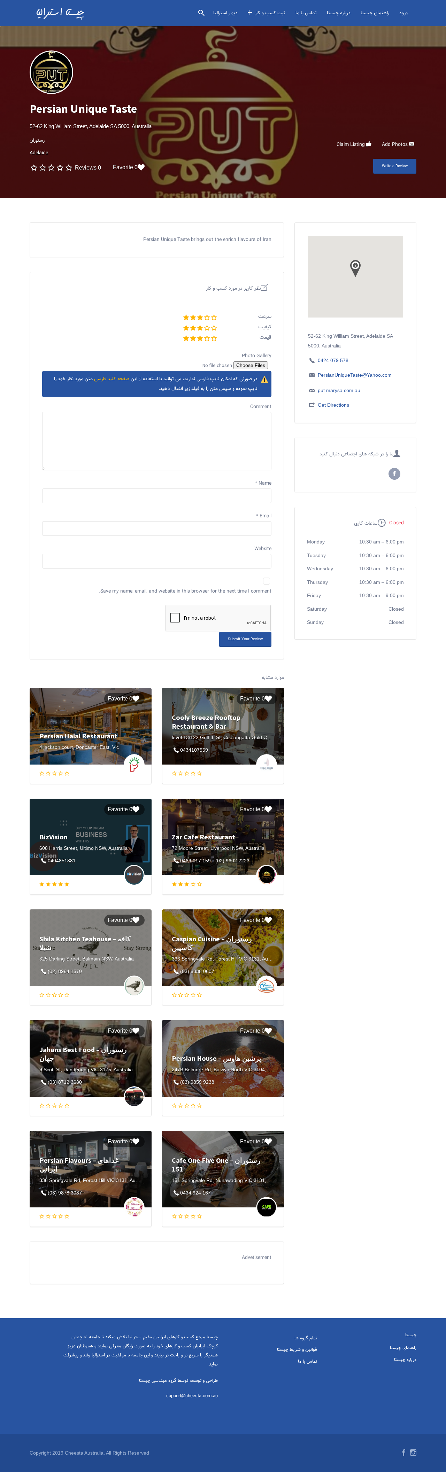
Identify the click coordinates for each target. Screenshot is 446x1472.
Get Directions (333, 405)
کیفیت (264, 327)
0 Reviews (88, 168)
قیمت (265, 338)
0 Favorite (125, 167)
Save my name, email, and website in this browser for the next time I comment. (185, 591)
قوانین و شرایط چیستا (297, 1349)
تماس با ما (306, 13)
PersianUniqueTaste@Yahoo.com (355, 375)
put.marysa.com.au (339, 390)
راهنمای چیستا (375, 13)
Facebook (403, 1452)
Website (262, 549)
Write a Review (395, 166)
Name (263, 483)
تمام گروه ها (305, 1338)
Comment (260, 407)
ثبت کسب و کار (270, 13)
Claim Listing (351, 144)
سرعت (264, 317)
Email (263, 516)
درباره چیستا (339, 13)
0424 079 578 (333, 360)
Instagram (413, 1452)
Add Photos (395, 144)
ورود (403, 13)
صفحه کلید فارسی (111, 379)
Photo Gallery (256, 356)
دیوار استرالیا (225, 13)
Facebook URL (394, 474)
